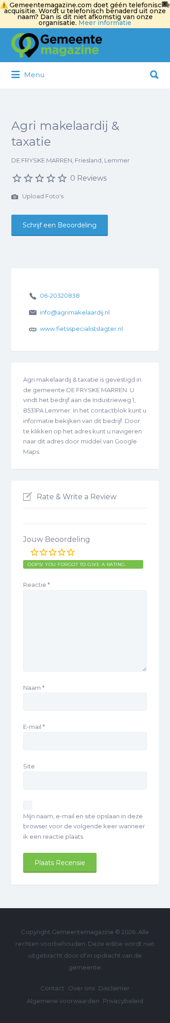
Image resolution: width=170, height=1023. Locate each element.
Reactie (36, 584)
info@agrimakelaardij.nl (75, 312)
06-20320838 (60, 295)
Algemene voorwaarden (63, 1000)
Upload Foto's (42, 196)
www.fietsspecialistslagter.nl (81, 328)
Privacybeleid (123, 1000)
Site (29, 766)
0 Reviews (88, 178)
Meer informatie (104, 23)
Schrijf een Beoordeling (60, 225)
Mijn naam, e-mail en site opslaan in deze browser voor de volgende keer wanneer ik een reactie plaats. (84, 826)
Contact (52, 988)
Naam (33, 687)
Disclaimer (114, 988)
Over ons (81, 988)
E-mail (34, 726)
